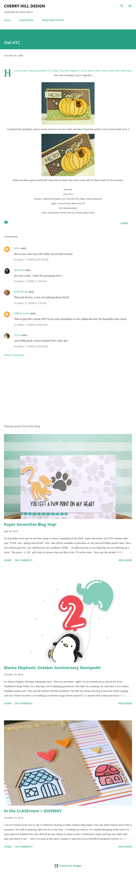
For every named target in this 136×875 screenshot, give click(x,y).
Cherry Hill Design (24, 6)
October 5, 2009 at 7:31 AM (30, 303)
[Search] (122, 6)
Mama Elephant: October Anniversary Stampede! (52, 667)
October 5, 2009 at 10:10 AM (31, 346)
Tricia (17, 335)
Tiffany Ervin (22, 313)
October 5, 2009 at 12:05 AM (31, 259)
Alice (17, 248)
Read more (125, 560)
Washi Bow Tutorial (53, 20)
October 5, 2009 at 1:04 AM (30, 281)
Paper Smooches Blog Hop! (30, 524)
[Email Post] (6, 223)
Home (7, 20)
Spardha (19, 270)
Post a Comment (14, 355)
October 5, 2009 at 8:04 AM (30, 324)
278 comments (23, 703)
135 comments (23, 846)
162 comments (23, 560)
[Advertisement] (68, 391)
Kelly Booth (21, 291)
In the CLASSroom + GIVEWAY (33, 810)
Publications (26, 20)
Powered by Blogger (70, 865)
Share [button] (124, 223)
